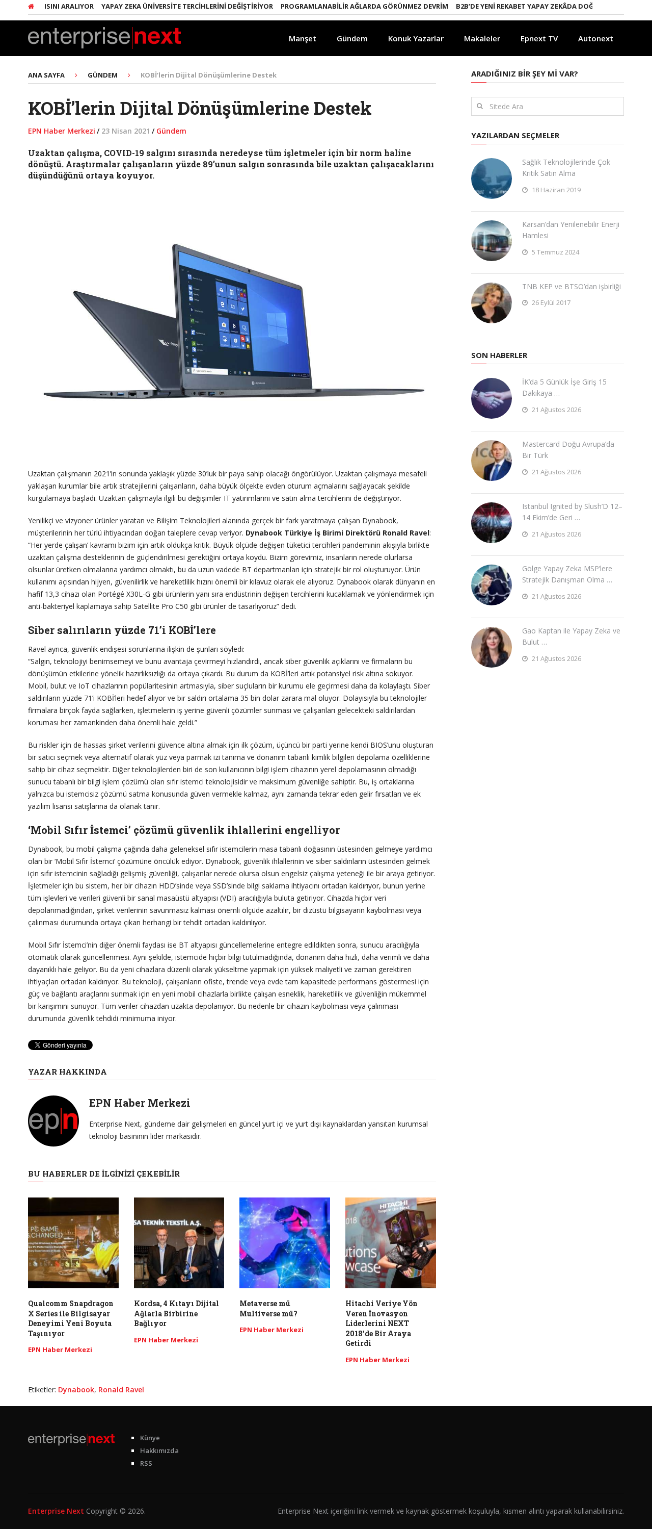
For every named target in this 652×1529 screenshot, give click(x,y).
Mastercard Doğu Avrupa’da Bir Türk (568, 449)
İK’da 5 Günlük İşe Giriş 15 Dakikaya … (564, 387)
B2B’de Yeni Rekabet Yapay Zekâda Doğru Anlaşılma (524, 6)
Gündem (352, 38)
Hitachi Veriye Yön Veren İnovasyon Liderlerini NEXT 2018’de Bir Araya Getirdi (381, 1323)
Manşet (302, 38)
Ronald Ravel (121, 1389)
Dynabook (76, 1389)
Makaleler (482, 38)
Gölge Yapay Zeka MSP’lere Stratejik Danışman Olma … (567, 574)
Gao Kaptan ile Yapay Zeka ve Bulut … (571, 636)
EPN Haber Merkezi (61, 131)
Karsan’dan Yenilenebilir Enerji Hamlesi (570, 229)
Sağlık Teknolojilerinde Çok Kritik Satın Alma (566, 167)
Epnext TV (539, 38)
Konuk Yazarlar (416, 38)
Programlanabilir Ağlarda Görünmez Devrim (340, 6)
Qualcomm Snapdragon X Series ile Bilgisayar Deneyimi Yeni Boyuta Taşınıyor (71, 1318)
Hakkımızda (159, 1450)
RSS (146, 1463)
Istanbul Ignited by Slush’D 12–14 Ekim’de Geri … (572, 511)
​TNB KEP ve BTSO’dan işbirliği (571, 286)
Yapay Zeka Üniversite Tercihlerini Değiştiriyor (163, 6)
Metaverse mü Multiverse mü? (268, 1308)
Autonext (595, 38)
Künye (150, 1437)
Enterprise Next (56, 1511)
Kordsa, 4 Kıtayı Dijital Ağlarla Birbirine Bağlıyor (176, 1313)
